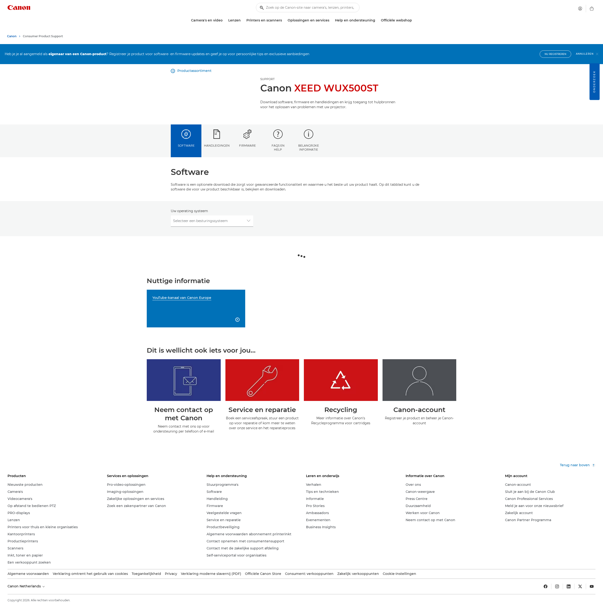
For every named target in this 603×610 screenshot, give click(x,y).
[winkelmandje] (591, 8)
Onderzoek (594, 81)
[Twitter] (580, 586)
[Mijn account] (580, 8)
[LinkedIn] (568, 586)
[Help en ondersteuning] (377, 20)
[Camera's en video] (224, 20)
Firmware (247, 145)
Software (186, 145)
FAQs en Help (278, 147)
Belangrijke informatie (308, 147)
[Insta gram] (557, 586)
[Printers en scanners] (284, 20)
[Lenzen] (242, 20)
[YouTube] (592, 586)
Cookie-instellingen (399, 574)
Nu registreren (555, 54)
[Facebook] (545, 586)
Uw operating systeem (189, 211)
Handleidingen (217, 145)
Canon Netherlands (25, 586)
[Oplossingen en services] (331, 20)
